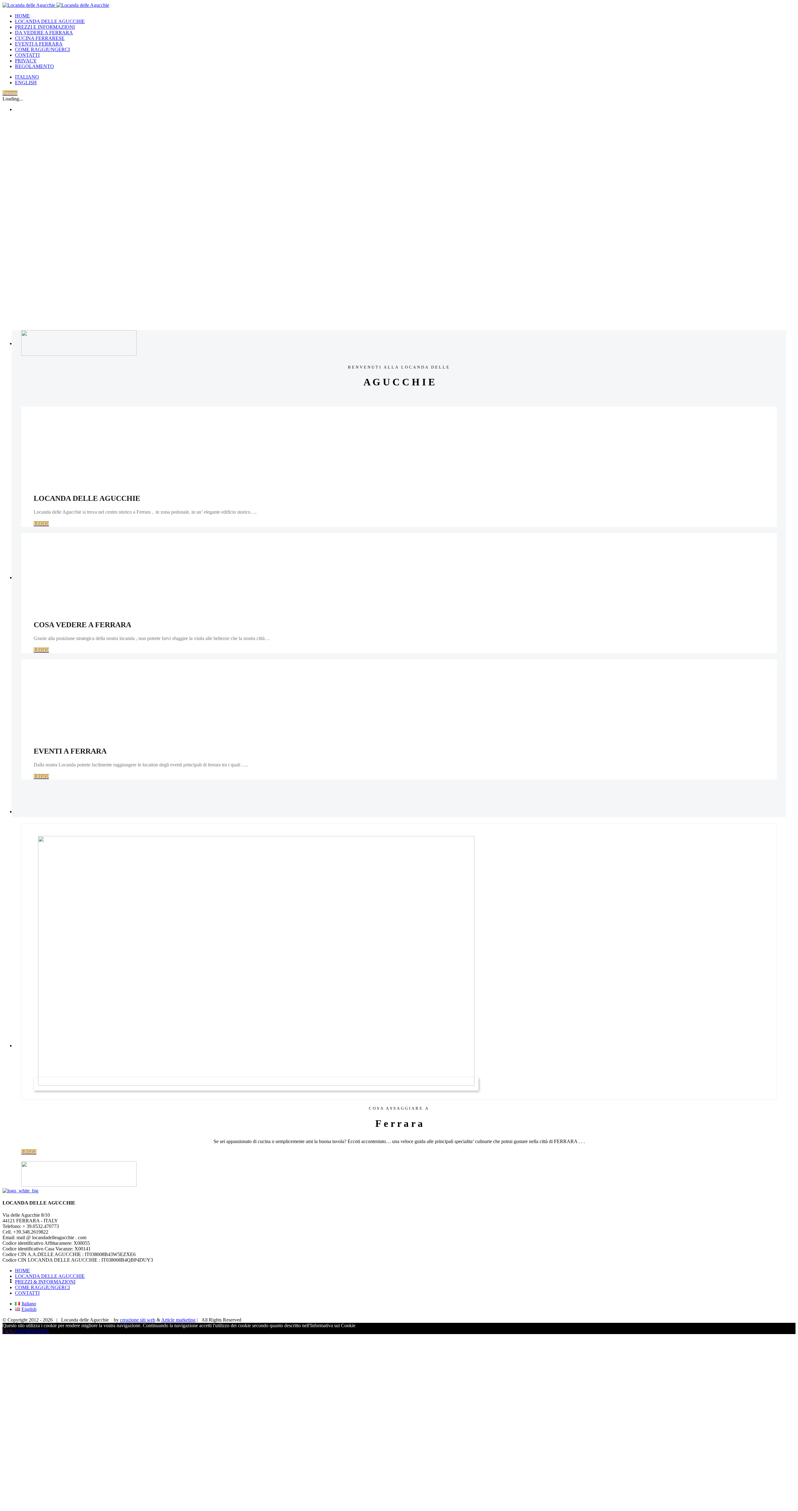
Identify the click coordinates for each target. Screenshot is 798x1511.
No (12, 1331)
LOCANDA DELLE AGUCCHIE (50, 1276)
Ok (5, 1331)
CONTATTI (27, 1293)
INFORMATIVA (32, 1331)
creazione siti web (137, 1320)
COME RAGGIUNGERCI (42, 1287)
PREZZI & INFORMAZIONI (45, 1281)
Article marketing (178, 1320)
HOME (22, 1270)
